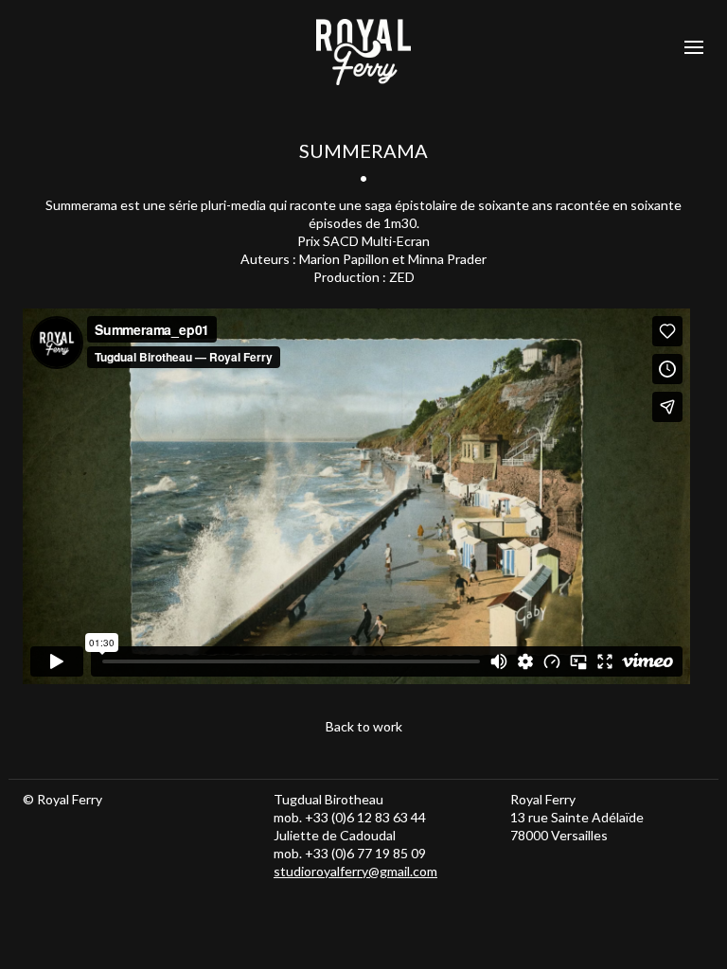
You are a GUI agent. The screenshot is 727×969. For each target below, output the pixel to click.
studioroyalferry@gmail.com (355, 871)
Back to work (364, 726)
